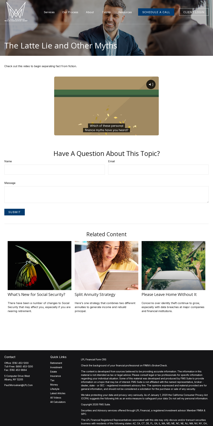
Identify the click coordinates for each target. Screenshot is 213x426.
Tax (52, 380)
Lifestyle (54, 389)
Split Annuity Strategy (95, 294)
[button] (49, 12)
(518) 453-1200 (20, 363)
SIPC (83, 414)
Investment (56, 367)
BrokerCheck (159, 365)
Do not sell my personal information (188, 398)
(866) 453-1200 (24, 366)
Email (111, 161)
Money (54, 384)
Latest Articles (57, 393)
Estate (53, 371)
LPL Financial (143, 410)
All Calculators (58, 402)
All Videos (55, 397)
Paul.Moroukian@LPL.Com (18, 385)
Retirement (56, 363)
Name (8, 161)
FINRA (200, 410)
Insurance (55, 376)
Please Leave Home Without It (169, 294)
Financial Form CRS (96, 359)
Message (9, 183)
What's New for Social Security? (36, 294)
